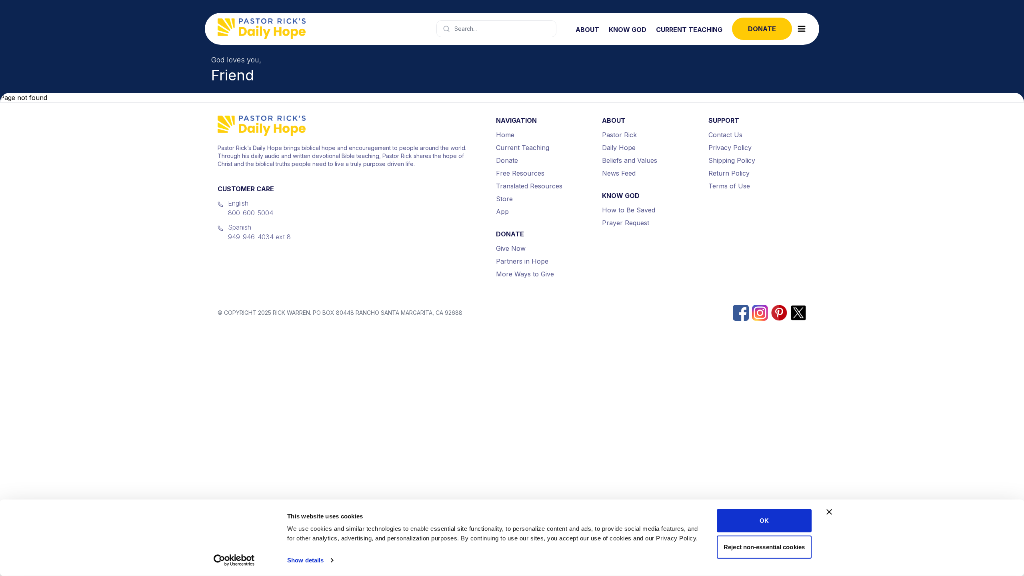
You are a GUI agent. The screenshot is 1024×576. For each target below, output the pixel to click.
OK (764, 520)
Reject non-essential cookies (764, 546)
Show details (305, 560)
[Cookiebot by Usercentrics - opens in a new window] (234, 560)
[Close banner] (829, 512)
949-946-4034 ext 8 (259, 237)
